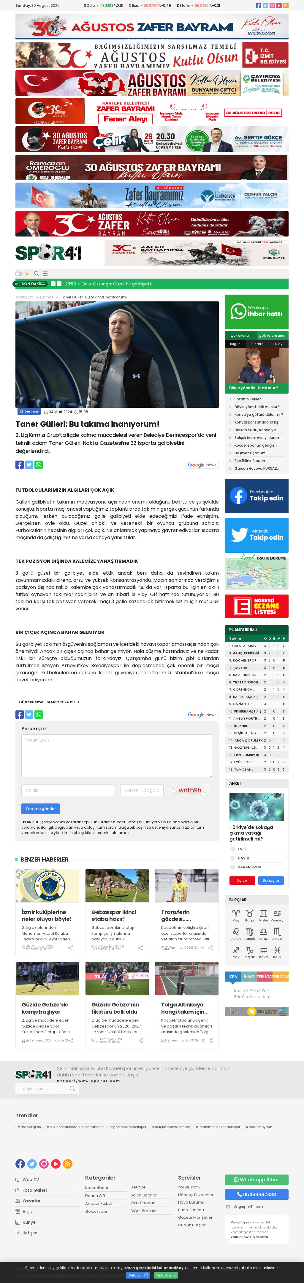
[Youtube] (279, 5)
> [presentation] (59, 283)
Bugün (235, 343)
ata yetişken (29, 1126)
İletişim (29, 1233)
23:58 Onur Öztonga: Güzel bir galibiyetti (108, 284)
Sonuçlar (271, 880)
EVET (242, 849)
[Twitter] (265, 5)
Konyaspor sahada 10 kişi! (258, 422)
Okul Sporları (143, 1203)
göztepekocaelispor (128, 1126)
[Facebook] (258, 5)
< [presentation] (53, 283)
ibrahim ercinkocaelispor (218, 1126)
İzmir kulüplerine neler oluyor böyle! (47, 916)
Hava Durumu (191, 1202)
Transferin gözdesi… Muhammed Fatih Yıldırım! (185, 916)
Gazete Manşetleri (195, 1217)
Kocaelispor (97, 1188)
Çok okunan (241, 335)
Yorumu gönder (41, 808)
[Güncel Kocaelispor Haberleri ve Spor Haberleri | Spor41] (48, 251)
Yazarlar (31, 1201)
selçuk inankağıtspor (171, 1126)
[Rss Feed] (286, 5)
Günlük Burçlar (192, 1225)
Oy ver (242, 880)
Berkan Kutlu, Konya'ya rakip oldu (255, 430)
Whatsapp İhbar (259, 1179)
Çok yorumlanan (272, 335)
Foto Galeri (34, 1190)
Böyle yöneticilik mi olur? (257, 406)
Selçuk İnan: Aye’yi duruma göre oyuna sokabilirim (259, 438)
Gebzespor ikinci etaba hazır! (113, 916)
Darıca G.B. (95, 1196)
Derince (46, 297)
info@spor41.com (247, 1206)
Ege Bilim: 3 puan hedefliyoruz (250, 461)
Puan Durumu (191, 1210)
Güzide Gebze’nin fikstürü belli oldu (115, 1008)
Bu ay (277, 343)
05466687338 (259, 1194)
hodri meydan (259, 1126)
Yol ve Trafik (189, 1187)
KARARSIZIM (249, 867)
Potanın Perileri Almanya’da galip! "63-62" (258, 400)
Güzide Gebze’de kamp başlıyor (45, 1008)
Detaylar (136, 1275)
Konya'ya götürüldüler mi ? (256, 388)
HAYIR (243, 858)
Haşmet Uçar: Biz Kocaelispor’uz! (250, 453)
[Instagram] (272, 5)
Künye (28, 1222)
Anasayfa (24, 297)
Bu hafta (257, 343)
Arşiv (27, 1212)
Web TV (30, 1180)
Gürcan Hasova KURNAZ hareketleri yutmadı (256, 469)
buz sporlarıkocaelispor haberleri (75, 1126)
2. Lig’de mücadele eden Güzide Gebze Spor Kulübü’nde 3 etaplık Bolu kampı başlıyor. (46, 1029)
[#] (33, 1074)
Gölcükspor (96, 1211)
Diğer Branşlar (144, 1211)
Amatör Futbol (98, 1203)
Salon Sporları (144, 1195)
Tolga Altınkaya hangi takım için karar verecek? (182, 1008)
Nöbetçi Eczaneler (195, 1195)
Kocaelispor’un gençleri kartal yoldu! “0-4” (256, 446)
